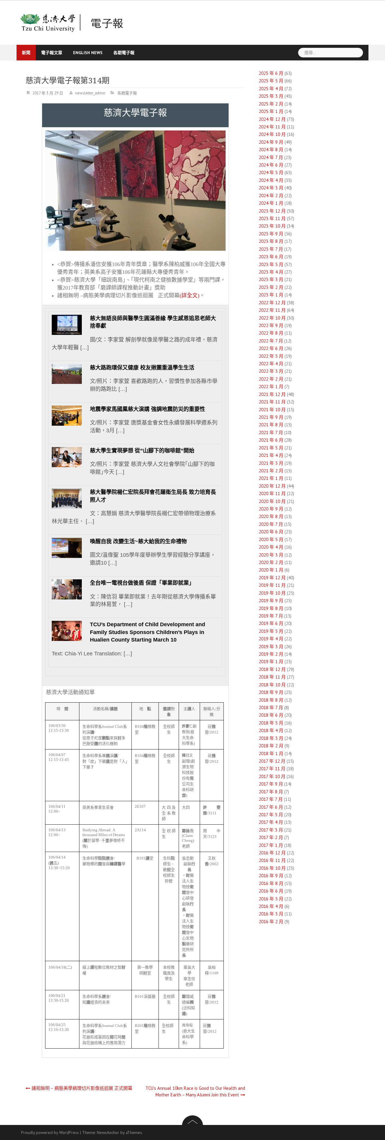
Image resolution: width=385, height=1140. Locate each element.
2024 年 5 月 (271, 172)
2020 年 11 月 (272, 493)
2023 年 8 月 (271, 241)
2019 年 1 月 (271, 661)
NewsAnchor (108, 1132)
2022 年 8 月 (271, 333)
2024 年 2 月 (271, 195)
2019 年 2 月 (271, 654)
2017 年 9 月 (271, 784)
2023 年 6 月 (271, 256)
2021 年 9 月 (271, 417)
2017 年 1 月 (271, 845)
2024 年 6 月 (271, 165)
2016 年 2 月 (271, 921)
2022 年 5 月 (271, 356)
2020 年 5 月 (271, 539)
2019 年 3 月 (271, 646)
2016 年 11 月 (272, 860)
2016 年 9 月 (271, 875)
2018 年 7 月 (271, 707)
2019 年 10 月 (272, 593)
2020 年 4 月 (271, 547)
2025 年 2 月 (271, 104)
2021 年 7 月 (271, 432)
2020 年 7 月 (271, 524)
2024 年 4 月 (271, 180)
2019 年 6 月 (271, 623)
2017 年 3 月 (271, 830)
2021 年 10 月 (272, 409)
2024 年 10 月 (272, 134)
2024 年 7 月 (271, 157)
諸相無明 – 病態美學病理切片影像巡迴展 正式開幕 (82, 1088)
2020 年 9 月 (271, 509)
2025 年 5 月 (271, 81)
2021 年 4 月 (271, 455)
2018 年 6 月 (271, 715)
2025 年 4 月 (271, 88)
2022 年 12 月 (272, 302)
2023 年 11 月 (272, 218)
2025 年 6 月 (271, 73)
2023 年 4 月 (271, 272)
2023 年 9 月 (271, 234)
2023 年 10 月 (272, 226)
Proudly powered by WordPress (50, 1132)
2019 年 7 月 (271, 616)
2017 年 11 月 (272, 768)
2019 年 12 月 (272, 578)
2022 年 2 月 (271, 379)
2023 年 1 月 (271, 295)
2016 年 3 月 (271, 914)
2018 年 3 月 (271, 738)
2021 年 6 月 (271, 440)
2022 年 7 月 (271, 341)
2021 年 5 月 (271, 448)
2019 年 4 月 (271, 639)
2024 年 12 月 (272, 119)
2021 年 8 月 (271, 425)
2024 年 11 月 (272, 127)
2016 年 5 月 (271, 899)
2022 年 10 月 (272, 318)
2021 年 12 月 (272, 394)
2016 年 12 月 (272, 853)
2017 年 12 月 (272, 761)
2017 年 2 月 (271, 837)
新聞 (26, 52)
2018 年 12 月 (272, 669)
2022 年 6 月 (271, 348)
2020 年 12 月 (272, 486)
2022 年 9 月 (271, 325)
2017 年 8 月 (271, 792)
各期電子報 (123, 52)
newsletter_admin (90, 93)
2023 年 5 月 (271, 264)
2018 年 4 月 (271, 730)
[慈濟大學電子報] (72, 22)
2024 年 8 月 (271, 149)
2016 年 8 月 (271, 883)
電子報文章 (51, 52)
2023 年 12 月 (272, 211)
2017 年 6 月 (271, 807)
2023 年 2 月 (271, 287)
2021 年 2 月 (271, 470)
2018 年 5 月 (271, 723)
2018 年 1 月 (271, 753)
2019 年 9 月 (271, 600)
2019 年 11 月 (272, 585)
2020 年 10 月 (272, 501)
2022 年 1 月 (271, 386)
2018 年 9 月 (271, 692)
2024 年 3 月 (271, 188)
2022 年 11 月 (272, 310)
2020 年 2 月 (271, 562)
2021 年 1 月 (271, 478)
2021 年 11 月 (272, 402)
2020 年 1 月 (271, 570)
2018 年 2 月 (271, 746)
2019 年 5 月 (271, 631)
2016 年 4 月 (271, 906)
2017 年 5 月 (271, 814)
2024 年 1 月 (271, 203)
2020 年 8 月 (271, 516)
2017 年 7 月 (271, 799)
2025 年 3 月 (271, 96)
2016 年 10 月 (272, 868)
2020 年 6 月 (271, 532)
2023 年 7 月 (271, 249)
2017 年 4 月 (271, 822)
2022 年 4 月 (271, 363)
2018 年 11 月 (272, 677)
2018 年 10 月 (272, 685)
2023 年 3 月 (271, 279)
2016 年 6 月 (271, 891)
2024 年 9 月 (271, 142)
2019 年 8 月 (271, 608)
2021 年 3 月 (271, 463)
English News (88, 52)
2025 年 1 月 (271, 111)
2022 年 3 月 (271, 371)
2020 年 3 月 (271, 555)
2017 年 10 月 (272, 776)
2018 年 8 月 (271, 700)
